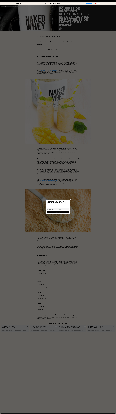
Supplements (59, 3)
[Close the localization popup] (70, 199)
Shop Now (58, 212)
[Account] (97, 3)
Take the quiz (89, 3)
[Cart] (99, 3)
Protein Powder (52, 3)
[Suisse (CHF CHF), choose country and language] (95, 3)
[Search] (93, 3)
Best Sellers (47, 3)
